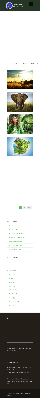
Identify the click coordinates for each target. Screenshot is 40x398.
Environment (28, 64)
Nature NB (12, 350)
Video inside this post (20, 175)
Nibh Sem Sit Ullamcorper (16, 237)
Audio (11, 278)
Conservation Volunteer (20, 131)
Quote (11, 298)
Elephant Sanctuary (20, 108)
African (17, 110)
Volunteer (23, 155)
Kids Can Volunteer (20, 197)
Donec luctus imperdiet (15, 241)
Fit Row (11, 286)
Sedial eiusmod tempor (15, 249)
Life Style (11, 290)
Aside (11, 274)
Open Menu (31, 4)
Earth (15, 177)
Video (11, 305)
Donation (15, 199)
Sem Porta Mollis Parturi (16, 230)
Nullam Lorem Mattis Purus (17, 233)
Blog (10, 282)
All (8, 64)
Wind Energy (20, 85)
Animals (16, 64)
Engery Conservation (20, 152)
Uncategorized (13, 302)
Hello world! (12, 226)
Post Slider (12, 294)
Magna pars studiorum (15, 245)
